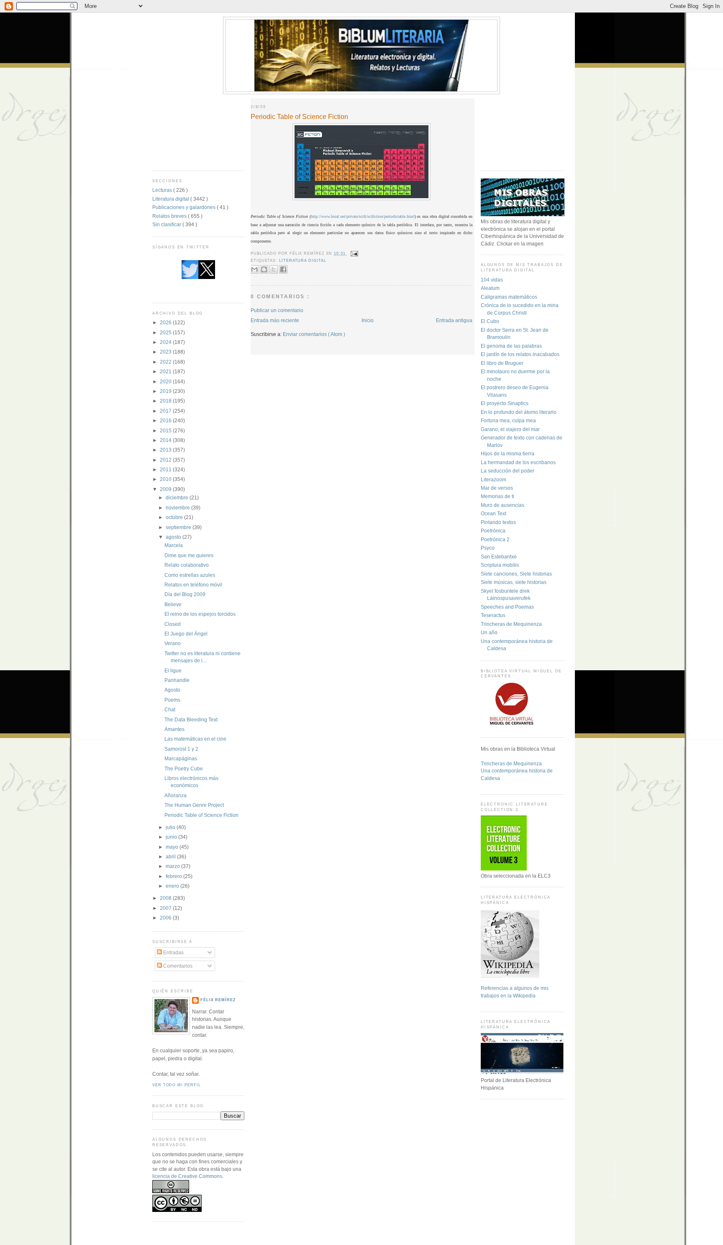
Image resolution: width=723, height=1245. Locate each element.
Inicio (368, 320)
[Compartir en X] (273, 269)
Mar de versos (497, 488)
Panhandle (177, 680)
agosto (174, 537)
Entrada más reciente (275, 320)
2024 (166, 342)
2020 (166, 381)
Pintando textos (498, 522)
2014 (166, 440)
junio (172, 836)
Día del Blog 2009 (184, 594)
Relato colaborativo (186, 565)
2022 (166, 361)
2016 (166, 420)
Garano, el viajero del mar (510, 429)
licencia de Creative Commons (187, 1176)
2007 (166, 908)
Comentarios (177, 966)
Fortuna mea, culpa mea (508, 420)
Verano (172, 643)
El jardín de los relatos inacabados (520, 354)
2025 (166, 332)
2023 (166, 351)
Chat (169, 709)
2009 (166, 489)
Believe (173, 604)
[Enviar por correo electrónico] (254, 269)
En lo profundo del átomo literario (518, 412)
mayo (172, 847)
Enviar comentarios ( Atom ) (314, 334)
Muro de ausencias (502, 505)
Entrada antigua (454, 320)
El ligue (173, 670)
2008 (166, 898)
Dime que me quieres (188, 555)
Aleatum (490, 288)
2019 (166, 391)
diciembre (178, 497)
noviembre (178, 507)
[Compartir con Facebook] (283, 269)
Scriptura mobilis (500, 565)
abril (171, 856)
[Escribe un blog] (264, 269)
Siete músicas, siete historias (513, 582)
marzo (173, 866)
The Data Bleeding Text (191, 719)
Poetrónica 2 (495, 539)
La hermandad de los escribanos (518, 462)
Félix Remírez (218, 1000)
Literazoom (493, 479)
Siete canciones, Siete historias (516, 573)
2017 (166, 410)
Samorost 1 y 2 (181, 749)
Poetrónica (493, 530)
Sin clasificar (167, 224)
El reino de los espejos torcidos (200, 614)
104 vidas (492, 279)
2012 (166, 459)
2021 (166, 371)
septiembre (179, 527)
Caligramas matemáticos (509, 297)
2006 (166, 917)
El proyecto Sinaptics (504, 403)
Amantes (174, 729)
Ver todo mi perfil (176, 1085)
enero (173, 886)
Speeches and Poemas (507, 607)
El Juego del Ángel (186, 633)
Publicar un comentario (277, 310)
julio (171, 827)
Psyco (488, 547)
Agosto (172, 689)
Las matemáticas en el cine (195, 738)
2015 (166, 430)
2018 (166, 400)
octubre (175, 517)
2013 (166, 449)
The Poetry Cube (183, 768)
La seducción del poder (507, 470)
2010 (166, 479)
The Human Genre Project (194, 805)
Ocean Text (493, 513)
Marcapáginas (180, 758)
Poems (172, 700)
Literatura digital (171, 198)
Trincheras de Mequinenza (511, 624)
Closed (172, 624)
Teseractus (493, 615)
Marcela (173, 545)
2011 (166, 469)
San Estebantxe (499, 556)
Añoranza (175, 795)
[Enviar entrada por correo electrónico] (353, 253)
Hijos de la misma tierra (507, 453)
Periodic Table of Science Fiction (201, 815)
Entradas (173, 952)
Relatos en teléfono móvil (193, 584)
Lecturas (162, 190)
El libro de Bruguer (502, 363)
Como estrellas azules (189, 575)
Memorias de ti (497, 496)
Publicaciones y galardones (184, 207)
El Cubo (490, 321)
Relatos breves (170, 216)
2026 (166, 322)
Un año (489, 632)
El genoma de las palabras (511, 346)
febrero (174, 876)
